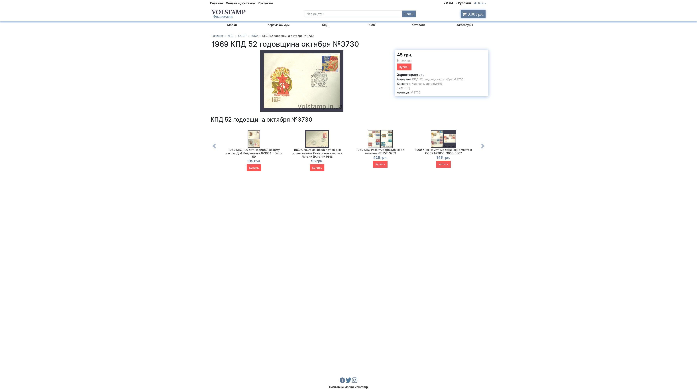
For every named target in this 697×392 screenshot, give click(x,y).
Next (483, 148)
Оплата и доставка (240, 3)
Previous (214, 148)
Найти (408, 14)
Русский (464, 3)
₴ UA (449, 3)
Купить (404, 67)
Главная (216, 3)
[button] (389, 53)
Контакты (265, 3)
